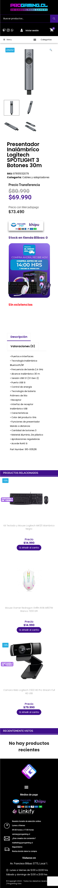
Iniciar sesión (32, 30)
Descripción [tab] (19, 337)
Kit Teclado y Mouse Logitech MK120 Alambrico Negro (29, 527)
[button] (35, 39)
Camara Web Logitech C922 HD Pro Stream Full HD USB (29, 692)
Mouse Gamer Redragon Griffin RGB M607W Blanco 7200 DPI (29, 609)
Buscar (54, 18)
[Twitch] (4, 30)
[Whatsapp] (12, 30)
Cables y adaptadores (35, 177)
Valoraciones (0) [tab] (23, 346)
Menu (9, 39)
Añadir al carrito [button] (30, 547)
